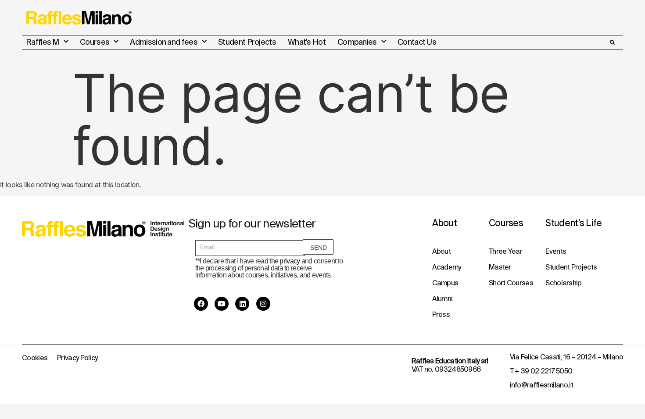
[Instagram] (263, 304)
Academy (446, 267)
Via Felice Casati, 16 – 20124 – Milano (566, 357)
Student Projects (247, 41)
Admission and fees (163, 41)
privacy (290, 261)
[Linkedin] (242, 304)
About (441, 251)
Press (441, 314)
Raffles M (42, 41)
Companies (357, 41)
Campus (445, 283)
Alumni (442, 298)
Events (555, 251)
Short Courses (511, 283)
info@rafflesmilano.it (541, 385)
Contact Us (417, 41)
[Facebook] (201, 304)
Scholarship (563, 283)
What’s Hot (307, 41)
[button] (612, 42)
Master (500, 267)
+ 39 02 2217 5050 (543, 371)
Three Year (505, 251)
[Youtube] (222, 304)
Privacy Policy (77, 358)
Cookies (34, 358)
